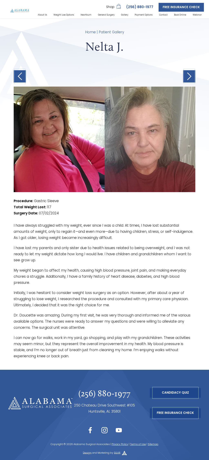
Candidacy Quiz (175, 392)
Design (87, 453)
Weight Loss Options (63, 15)
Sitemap (153, 444)
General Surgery (106, 15)
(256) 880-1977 (139, 7)
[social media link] (90, 430)
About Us (42, 15)
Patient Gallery (111, 32)
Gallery (124, 15)
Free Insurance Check (181, 7)
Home (90, 32)
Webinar (197, 15)
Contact (163, 15)
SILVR (117, 453)
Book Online (180, 15)
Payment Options (143, 15)
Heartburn (86, 15)
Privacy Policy (120, 444)
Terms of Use (138, 444)
